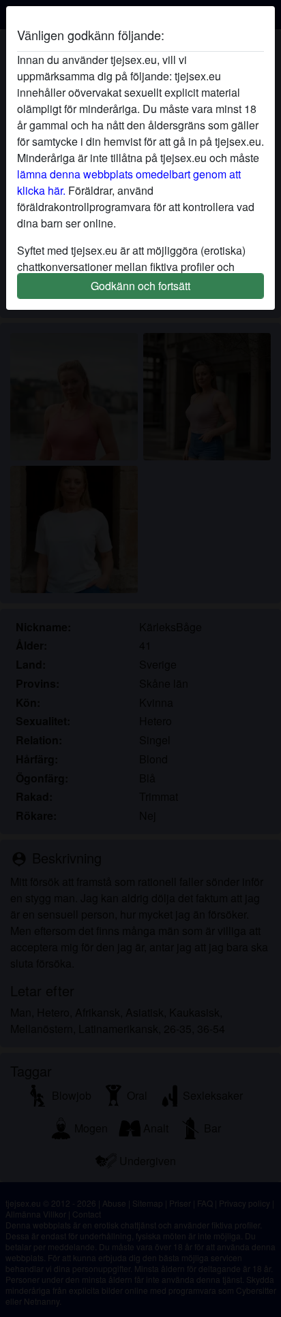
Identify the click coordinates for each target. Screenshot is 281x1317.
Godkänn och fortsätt (140, 285)
